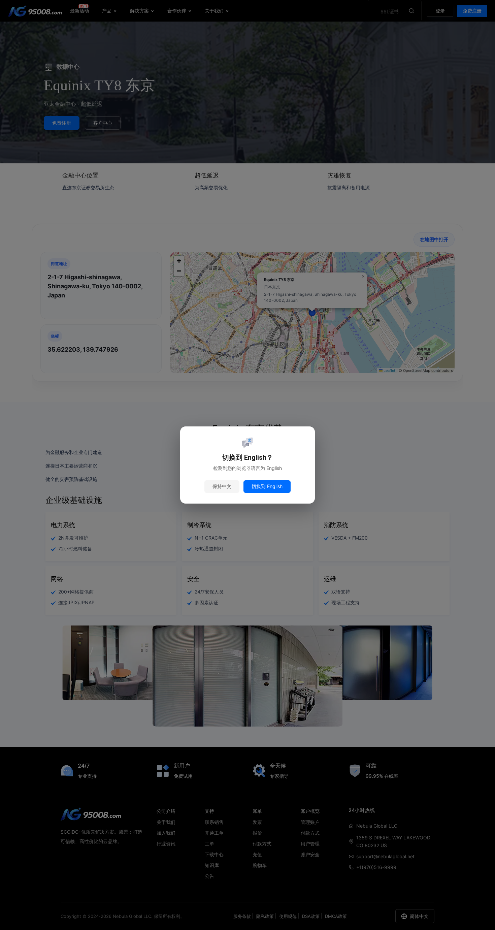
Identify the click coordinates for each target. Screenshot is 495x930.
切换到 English (267, 486)
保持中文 (221, 486)
